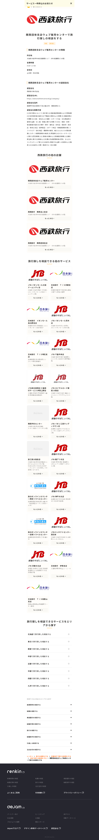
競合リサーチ (40, 822)
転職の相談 (39, 778)
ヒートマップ (40, 814)
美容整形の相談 (69, 778)
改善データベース (70, 818)
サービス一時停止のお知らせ (39, 3)
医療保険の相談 (12, 778)
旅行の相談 (39, 782)
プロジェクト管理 (13, 822)
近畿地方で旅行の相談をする (61, 756)
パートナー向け (12, 814)
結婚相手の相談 (69, 782)
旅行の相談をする (42, 756)
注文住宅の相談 (40, 786)
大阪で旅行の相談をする (38, 758)
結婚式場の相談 (12, 782)
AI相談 (37, 818)
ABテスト (67, 814)
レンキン (30, 756)
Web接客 (10, 818)
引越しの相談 (11, 786)
